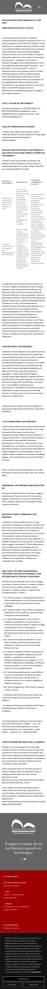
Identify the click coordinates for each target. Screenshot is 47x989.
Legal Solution (23, 5)
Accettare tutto (23, 979)
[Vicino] (45, 933)
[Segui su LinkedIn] (25, 859)
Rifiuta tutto (34, 985)
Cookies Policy (36, 972)
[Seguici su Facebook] (22, 859)
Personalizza (11, 985)
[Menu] (39, 7)
